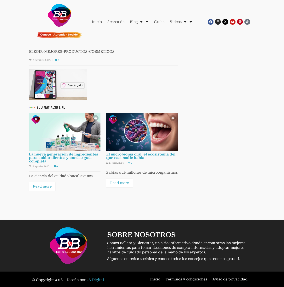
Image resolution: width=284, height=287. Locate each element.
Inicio (97, 22)
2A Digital (95, 280)
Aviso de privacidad (230, 279)
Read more (42, 186)
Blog (134, 22)
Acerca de (115, 22)
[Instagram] (218, 22)
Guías (159, 22)
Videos (176, 22)
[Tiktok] (247, 22)
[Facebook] (210, 22)
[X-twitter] (225, 22)
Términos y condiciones (186, 279)
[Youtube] (233, 22)
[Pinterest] (240, 22)
